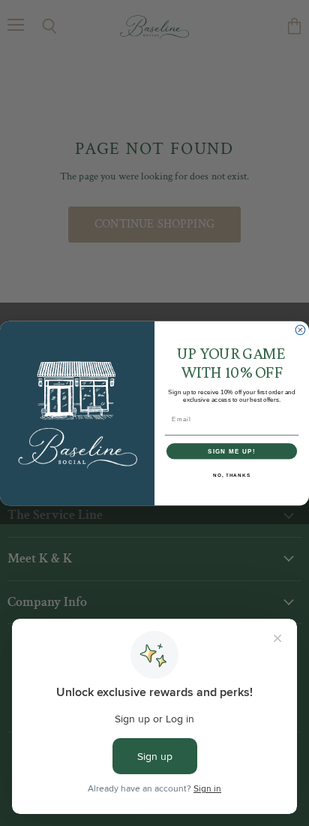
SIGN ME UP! (232, 451)
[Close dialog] (300, 330)
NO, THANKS (231, 474)
